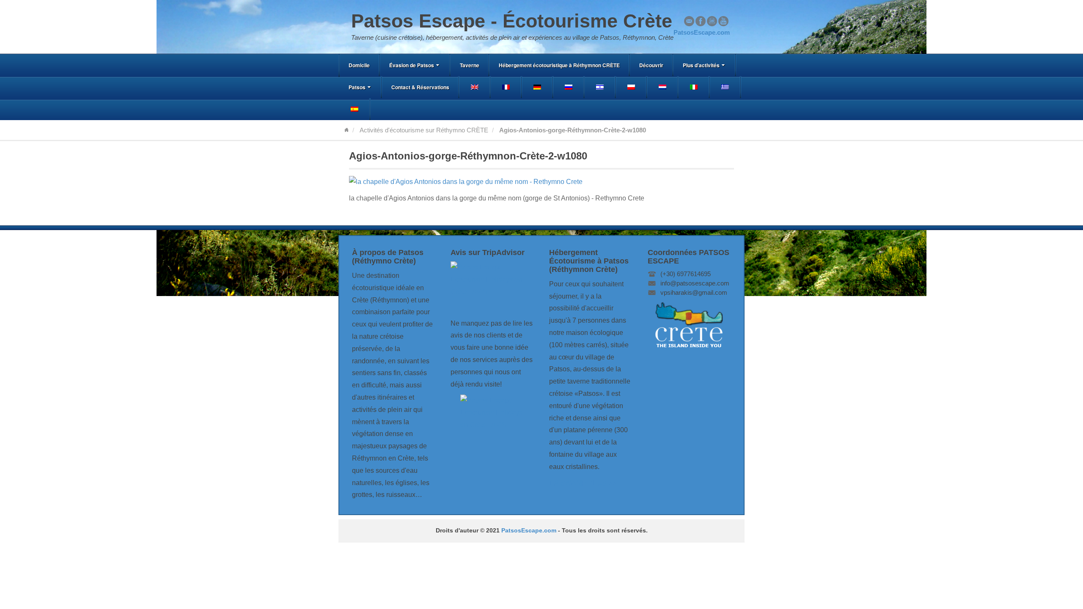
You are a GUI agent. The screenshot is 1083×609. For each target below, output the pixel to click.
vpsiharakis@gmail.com (693, 292)
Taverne (469, 65)
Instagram (712, 21)
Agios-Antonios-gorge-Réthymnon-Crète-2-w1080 (468, 156)
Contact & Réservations (420, 87)
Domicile (359, 65)
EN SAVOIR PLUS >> (582, 483)
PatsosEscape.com (528, 530)
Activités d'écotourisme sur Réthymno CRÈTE (424, 130)
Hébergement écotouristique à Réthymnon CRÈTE (559, 65)
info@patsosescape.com (694, 283)
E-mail (689, 21)
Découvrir (651, 65)
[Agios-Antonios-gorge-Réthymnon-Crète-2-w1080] (466, 181)
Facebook (700, 21)
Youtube (723, 21)
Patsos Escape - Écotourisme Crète (511, 21)
